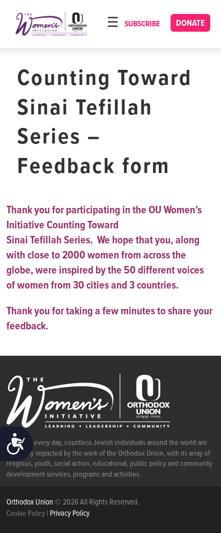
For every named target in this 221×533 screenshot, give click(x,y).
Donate (190, 23)
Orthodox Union (30, 502)
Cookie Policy (25, 513)
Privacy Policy (70, 513)
